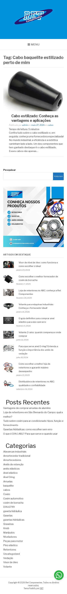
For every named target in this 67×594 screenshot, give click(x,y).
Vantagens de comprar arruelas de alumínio (27, 408)
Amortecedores (12, 460)
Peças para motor (13, 541)
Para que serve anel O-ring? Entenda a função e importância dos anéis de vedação (38, 350)
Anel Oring (9, 477)
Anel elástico (10, 472)
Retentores (9, 549)
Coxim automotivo (13, 498)
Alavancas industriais (14, 451)
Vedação (8, 558)
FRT (41, 588)
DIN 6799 (9, 507)
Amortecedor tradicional (16, 455)
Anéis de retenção (13, 464)
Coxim (6, 494)
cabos (50, 125)
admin (25, 125)
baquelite (8, 485)
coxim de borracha (13, 502)
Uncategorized (11, 553)
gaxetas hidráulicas (13, 519)
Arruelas (8, 481)
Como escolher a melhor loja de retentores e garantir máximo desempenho (34, 368)
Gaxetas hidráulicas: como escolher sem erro (28, 429)
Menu (35, 44)
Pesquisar (9, 170)
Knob (6, 528)
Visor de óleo (10, 562)
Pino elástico (10, 545)
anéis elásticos (11, 468)
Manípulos (9, 532)
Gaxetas (8, 515)
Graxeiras (8, 524)
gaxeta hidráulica (12, 511)
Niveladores (10, 536)
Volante (7, 566)
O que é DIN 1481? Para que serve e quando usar (30, 433)
